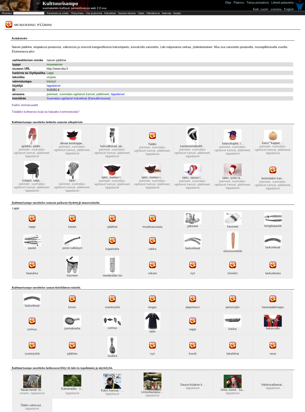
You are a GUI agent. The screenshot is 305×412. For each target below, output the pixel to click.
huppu (152, 144)
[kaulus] (233, 326)
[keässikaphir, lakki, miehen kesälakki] (233, 140)
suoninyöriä (112, 307)
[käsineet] (233, 224)
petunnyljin (233, 307)
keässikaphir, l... (232, 143)
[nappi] (32, 224)
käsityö (51, 81)
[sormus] (32, 326)
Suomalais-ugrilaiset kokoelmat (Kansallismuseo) (78, 98)
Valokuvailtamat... (272, 384)
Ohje (228, 2)
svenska (276, 9)
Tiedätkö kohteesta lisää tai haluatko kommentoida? (45, 111)
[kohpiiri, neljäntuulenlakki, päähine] (32, 178)
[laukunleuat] (193, 245)
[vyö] (192, 270)
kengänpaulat (273, 226)
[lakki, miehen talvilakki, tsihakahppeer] (152, 174)
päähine (112, 226)
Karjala (177, 13)
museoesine (54, 64)
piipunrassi (193, 307)
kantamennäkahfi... (192, 146)
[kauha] (72, 224)
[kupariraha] (112, 246)
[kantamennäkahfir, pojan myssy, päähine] (192, 143)
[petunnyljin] (232, 304)
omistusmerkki (232, 251)
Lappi (50, 73)
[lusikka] (112, 353)
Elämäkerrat (153, 13)
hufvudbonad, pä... (112, 146)
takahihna (232, 353)
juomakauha (72, 328)
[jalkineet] (193, 223)
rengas (152, 307)
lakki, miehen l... (112, 177)
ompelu (51, 77)
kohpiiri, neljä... (32, 180)
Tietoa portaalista (258, 2)
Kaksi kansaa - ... (112, 390)
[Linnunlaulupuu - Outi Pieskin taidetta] (152, 389)
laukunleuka (273, 273)
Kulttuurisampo (60, 3)
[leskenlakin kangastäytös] (273, 175)
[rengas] (152, 304)
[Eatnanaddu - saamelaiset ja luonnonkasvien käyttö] (72, 385)
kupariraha (112, 249)
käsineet (232, 226)
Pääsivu (239, 2)
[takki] (152, 328)
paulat (32, 248)
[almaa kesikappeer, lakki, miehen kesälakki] (72, 140)
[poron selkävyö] (72, 245)
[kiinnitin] (232, 270)
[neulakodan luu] (112, 272)
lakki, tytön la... (233, 178)
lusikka (112, 356)
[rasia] (273, 351)
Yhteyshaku (77, 13)
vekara (152, 273)
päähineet (102, 94)
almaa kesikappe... (72, 143)
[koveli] (192, 351)
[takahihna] (232, 351)
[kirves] (72, 304)
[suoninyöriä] (112, 304)
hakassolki (273, 328)
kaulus (232, 328)
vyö (192, 273)
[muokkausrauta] (152, 224)
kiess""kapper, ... (273, 143)
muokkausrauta (152, 226)
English (289, 9)
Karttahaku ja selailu (58, 13)
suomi (264, 9)
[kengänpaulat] (273, 223)
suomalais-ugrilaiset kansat (77, 94)
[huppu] (152, 141)
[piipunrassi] (192, 304)
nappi (32, 226)
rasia (273, 353)
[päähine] (112, 224)
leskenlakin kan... (272, 178)
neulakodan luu (112, 275)
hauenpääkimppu (273, 307)
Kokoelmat (110, 13)
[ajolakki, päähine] (32, 143)
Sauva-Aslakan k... (192, 384)
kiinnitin (233, 273)
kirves (72, 307)
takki (152, 331)
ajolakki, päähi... (32, 146)
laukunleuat (192, 248)
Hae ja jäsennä (94, 13)
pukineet (52, 94)
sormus (32, 329)
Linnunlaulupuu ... (152, 392)
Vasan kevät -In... (32, 389)
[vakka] (152, 246)
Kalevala (166, 13)
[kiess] (273, 140)
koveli (192, 353)
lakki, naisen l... (192, 177)
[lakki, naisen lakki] (193, 175)
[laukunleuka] (273, 270)
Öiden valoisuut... (32, 405)
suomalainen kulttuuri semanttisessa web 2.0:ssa (74, 8)
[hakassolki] (273, 325)
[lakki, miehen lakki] (112, 174)
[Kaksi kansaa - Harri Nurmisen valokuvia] (112, 387)
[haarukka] (32, 270)
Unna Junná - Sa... (233, 389)
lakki (72, 180)
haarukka (32, 273)
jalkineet (192, 226)
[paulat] (32, 245)
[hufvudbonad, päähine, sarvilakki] (112, 143)
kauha (72, 226)
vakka (152, 249)
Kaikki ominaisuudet (25, 105)
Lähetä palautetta (282, 2)
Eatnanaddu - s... (72, 388)
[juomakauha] (72, 325)
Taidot (141, 13)
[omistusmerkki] (232, 248)
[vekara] (152, 270)
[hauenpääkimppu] (273, 304)
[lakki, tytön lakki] (233, 175)
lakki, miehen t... (152, 177)
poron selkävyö (72, 248)
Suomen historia (127, 13)
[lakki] (72, 178)
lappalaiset (54, 85)
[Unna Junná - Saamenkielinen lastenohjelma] (233, 387)
